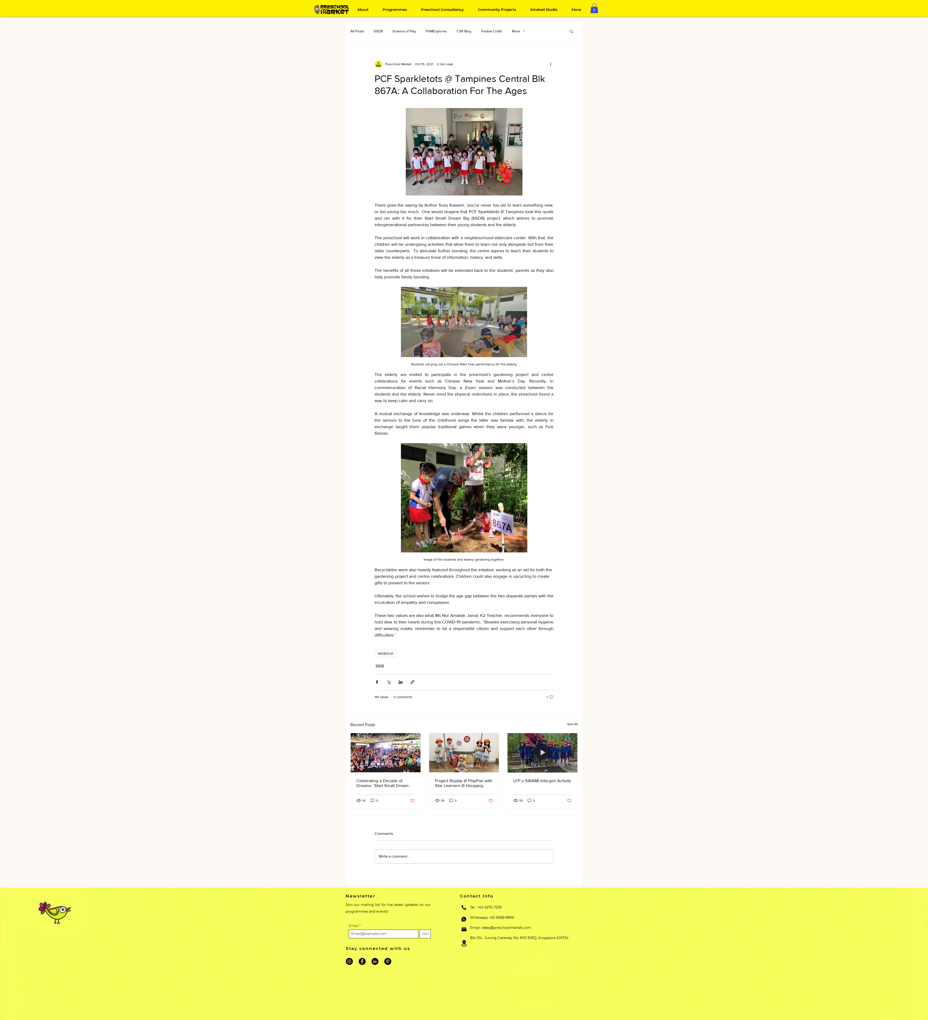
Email (354, 925)
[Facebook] (362, 961)
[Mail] (464, 929)
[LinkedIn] (374, 961)
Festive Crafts (491, 31)
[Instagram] (349, 961)
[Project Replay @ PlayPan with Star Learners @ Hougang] (464, 752)
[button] (594, 8)
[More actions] (550, 64)
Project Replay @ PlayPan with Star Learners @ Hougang (463, 783)
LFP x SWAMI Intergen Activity (542, 780)
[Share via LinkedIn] (400, 682)
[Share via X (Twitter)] (388, 682)
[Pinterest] (387, 961)
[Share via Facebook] (377, 682)
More (516, 31)
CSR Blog (464, 31)
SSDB (378, 31)
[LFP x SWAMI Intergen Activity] (542, 752)
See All (572, 724)
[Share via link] (412, 682)
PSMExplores (436, 31)
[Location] (464, 943)
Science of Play (404, 31)
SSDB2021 (385, 653)
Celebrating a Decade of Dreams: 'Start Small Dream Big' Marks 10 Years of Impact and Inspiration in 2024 (384, 783)
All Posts (357, 31)
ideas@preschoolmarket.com (506, 928)
